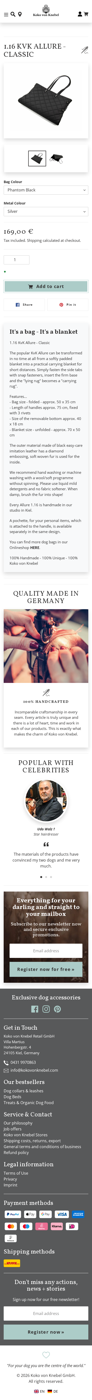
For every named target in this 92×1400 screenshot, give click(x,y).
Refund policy (16, 1152)
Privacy (10, 1179)
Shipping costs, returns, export (32, 1140)
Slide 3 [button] (51, 877)
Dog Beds (12, 1096)
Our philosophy (18, 1123)
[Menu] (6, 14)
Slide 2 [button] (46, 877)
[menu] (46, 1391)
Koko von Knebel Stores (26, 1135)
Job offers (13, 1129)
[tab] (41, 877)
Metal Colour (15, 203)
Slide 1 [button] (41, 877)
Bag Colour (13, 181)
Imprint (10, 1185)
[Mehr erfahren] (84, 50)
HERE (34, 547)
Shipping (34, 240)
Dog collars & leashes (23, 1091)
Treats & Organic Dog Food (29, 1102)
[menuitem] (53, 1391)
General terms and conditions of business (42, 1146)
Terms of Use (16, 1173)
